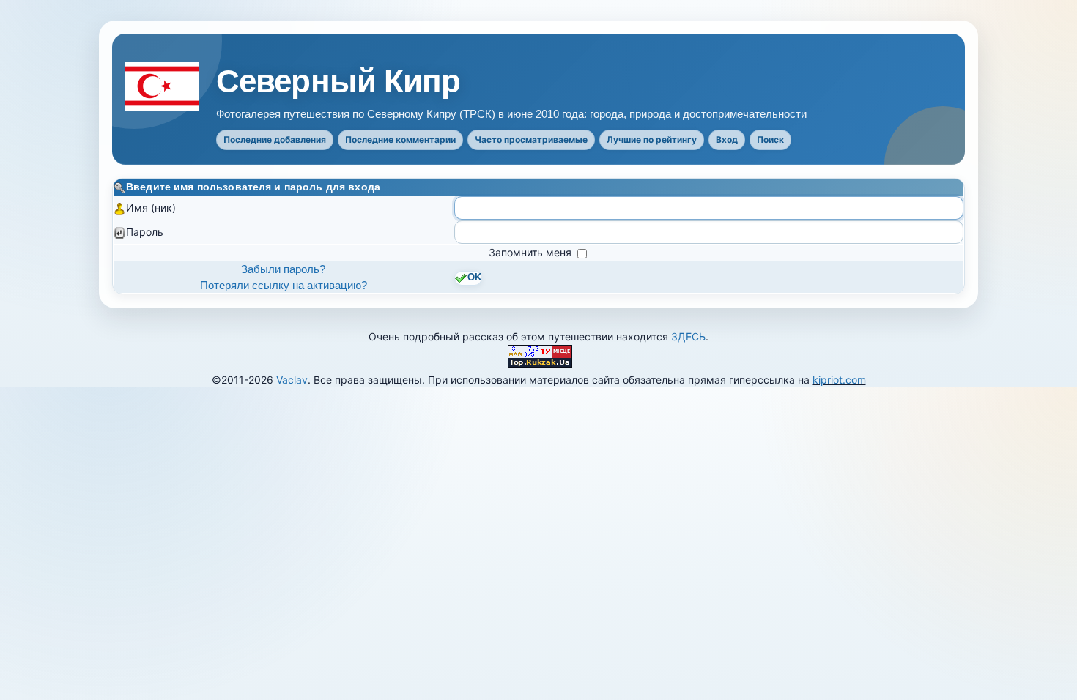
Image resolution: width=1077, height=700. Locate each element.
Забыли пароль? (283, 269)
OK (474, 277)
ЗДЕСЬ (688, 336)
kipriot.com (839, 379)
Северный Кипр (338, 81)
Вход (727, 139)
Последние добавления (274, 139)
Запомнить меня (531, 252)
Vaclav (292, 379)
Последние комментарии (400, 139)
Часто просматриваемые (531, 139)
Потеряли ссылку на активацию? (283, 285)
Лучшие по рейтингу (652, 139)
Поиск (770, 139)
